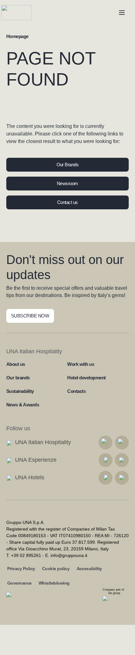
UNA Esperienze (36, 460)
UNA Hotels (29, 477)
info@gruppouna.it (69, 555)
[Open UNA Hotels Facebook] (105, 478)
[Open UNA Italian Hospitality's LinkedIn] (105, 442)
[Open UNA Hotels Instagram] (122, 478)
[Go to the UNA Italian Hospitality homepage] (21, 12)
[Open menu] (122, 12)
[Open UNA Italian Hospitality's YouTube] (122, 442)
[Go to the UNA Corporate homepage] (20, 600)
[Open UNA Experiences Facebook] (105, 460)
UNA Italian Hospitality (43, 442)
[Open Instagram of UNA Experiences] (122, 460)
